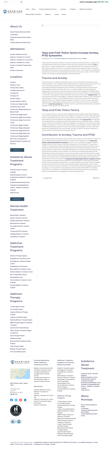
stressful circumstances (55, 104)
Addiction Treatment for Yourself (20, 57)
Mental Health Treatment (33, 14)
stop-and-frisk (87, 119)
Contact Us (17, 149)
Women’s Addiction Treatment (66, 377)
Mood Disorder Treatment (18, 223)
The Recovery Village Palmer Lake (20, 133)
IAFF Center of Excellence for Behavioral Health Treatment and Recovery (20, 141)
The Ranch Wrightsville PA (41, 372)
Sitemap (52, 444)
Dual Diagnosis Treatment (65, 370)
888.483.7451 (102, 2)
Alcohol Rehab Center (16, 277)
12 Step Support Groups (17, 306)
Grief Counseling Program (17, 351)
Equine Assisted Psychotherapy (19, 328)
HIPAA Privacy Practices (70, 442)
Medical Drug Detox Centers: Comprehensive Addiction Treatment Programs (21, 177)
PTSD (95, 64)
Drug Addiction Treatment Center (20, 258)
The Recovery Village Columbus (19, 125)
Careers (56, 14)
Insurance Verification (16, 70)
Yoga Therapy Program (17, 346)
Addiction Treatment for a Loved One (21, 60)
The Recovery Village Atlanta (18, 114)
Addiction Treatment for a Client (20, 62)
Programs (73, 9)
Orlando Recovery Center (17, 107)
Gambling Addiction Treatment (19, 234)
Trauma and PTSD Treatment (18, 231)
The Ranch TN (14, 96)
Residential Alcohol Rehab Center (20, 182)
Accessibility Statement (85, 442)
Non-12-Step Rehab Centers (18, 274)
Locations (63, 9)
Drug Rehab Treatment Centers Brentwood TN (48, 442)
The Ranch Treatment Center (42, 370)
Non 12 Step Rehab (63, 381)
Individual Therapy (15, 338)
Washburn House (15, 85)
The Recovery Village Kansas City (20, 130)
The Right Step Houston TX (42, 377)
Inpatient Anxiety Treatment (18, 218)
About (33, 9)
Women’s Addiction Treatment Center (21, 272)
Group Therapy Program (17, 335)
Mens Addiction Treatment (65, 376)
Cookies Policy (28, 444)
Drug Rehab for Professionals (18, 266)
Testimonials (14, 34)
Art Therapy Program (16, 309)
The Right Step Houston (17, 90)
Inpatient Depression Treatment (20, 220)
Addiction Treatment (86, 9)
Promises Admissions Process (47, 9)
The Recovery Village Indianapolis (20, 128)
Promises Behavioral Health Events (20, 42)
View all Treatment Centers (42, 381)
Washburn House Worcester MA (43, 368)
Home (27, 9)
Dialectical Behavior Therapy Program (21, 320)
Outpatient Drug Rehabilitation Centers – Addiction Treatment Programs (19, 187)
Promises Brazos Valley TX (41, 379)
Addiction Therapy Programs (18, 256)
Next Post (97, 178)
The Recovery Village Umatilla (19, 104)
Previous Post (47, 178)
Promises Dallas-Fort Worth (18, 101)
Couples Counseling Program (18, 317)
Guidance (48, 14)
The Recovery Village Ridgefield (19, 136)
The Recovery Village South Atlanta (20, 117)
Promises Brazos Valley (17, 88)
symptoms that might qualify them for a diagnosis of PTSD (83, 158)
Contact (63, 14)
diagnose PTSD (92, 95)
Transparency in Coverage (41, 444)
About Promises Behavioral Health (20, 32)
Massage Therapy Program (18, 349)
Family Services (14, 193)
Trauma (84, 58)
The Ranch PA (14, 93)
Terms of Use (19, 444)
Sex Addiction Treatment (17, 237)
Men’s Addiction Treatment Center (20, 269)
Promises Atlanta (15, 98)
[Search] (21, 1)
